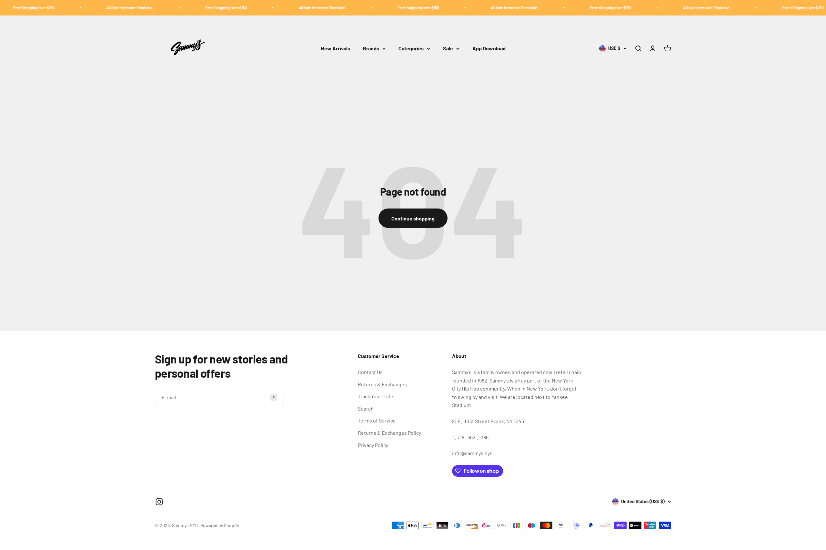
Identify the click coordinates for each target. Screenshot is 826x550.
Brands (371, 49)
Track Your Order (376, 396)
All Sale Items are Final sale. (108, 7)
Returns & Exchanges (382, 384)
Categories (411, 49)
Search (366, 408)
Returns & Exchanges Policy (389, 433)
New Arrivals (335, 49)
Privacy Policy (373, 445)
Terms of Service (377, 420)
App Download (489, 49)
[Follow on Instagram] (159, 501)
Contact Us (370, 372)
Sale (448, 49)
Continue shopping (413, 218)
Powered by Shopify (219, 525)
